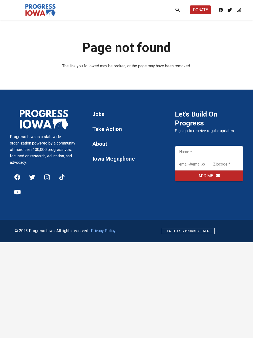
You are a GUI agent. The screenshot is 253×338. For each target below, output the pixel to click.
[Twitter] (229, 9)
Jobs (98, 114)
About (99, 144)
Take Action (107, 129)
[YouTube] (17, 192)
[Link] (40, 10)
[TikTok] (61, 177)
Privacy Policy (103, 230)
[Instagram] (238, 9)
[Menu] (13, 10)
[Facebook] (220, 9)
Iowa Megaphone (113, 159)
